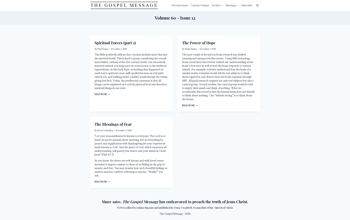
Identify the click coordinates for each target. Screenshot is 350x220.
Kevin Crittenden (105, 130)
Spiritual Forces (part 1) (115, 42)
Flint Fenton (102, 49)
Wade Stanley (191, 49)
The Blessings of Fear (113, 124)
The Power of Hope (198, 42)
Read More (102, 94)
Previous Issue (180, 5)
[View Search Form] (257, 5)
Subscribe (246, 5)
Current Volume (200, 5)
